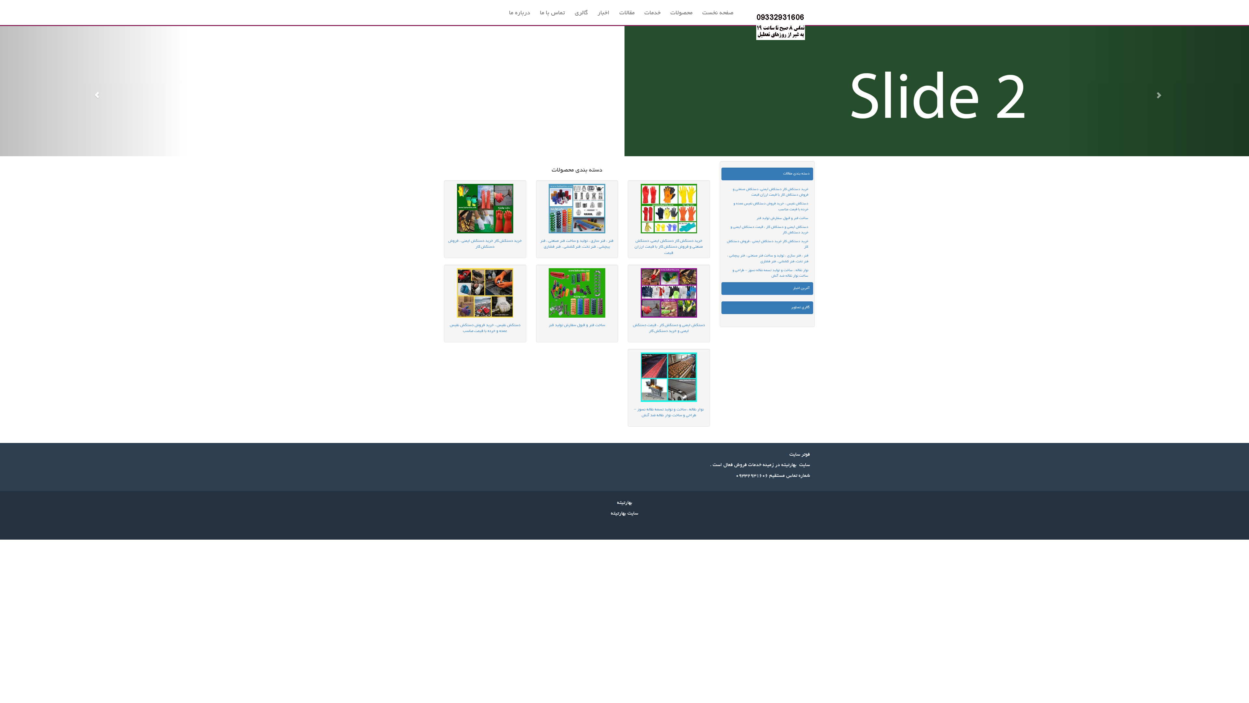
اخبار (604, 13)
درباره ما (519, 13)
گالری (581, 13)
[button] (93, 91)
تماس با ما (552, 13)
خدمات (652, 13)
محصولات (681, 13)
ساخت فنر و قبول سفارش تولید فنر (782, 218)
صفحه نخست (717, 13)
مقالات (627, 13)
